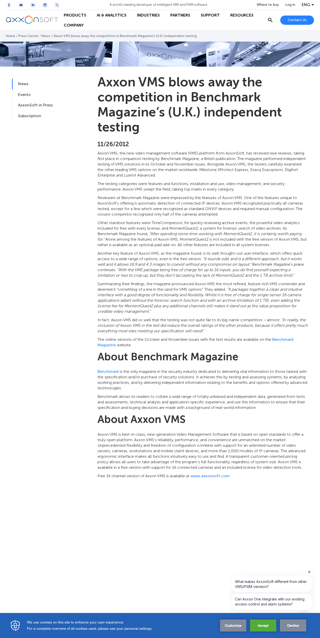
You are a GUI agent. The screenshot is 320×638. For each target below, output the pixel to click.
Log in (290, 5)
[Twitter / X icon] (57, 5)
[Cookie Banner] (160, 625)
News (46, 36)
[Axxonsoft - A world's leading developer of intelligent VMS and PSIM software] (32, 20)
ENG (306, 5)
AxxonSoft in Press (35, 105)
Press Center (28, 36)
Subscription (29, 115)
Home (10, 36)
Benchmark (108, 371)
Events (24, 94)
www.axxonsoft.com (210, 475)
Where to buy (268, 5)
